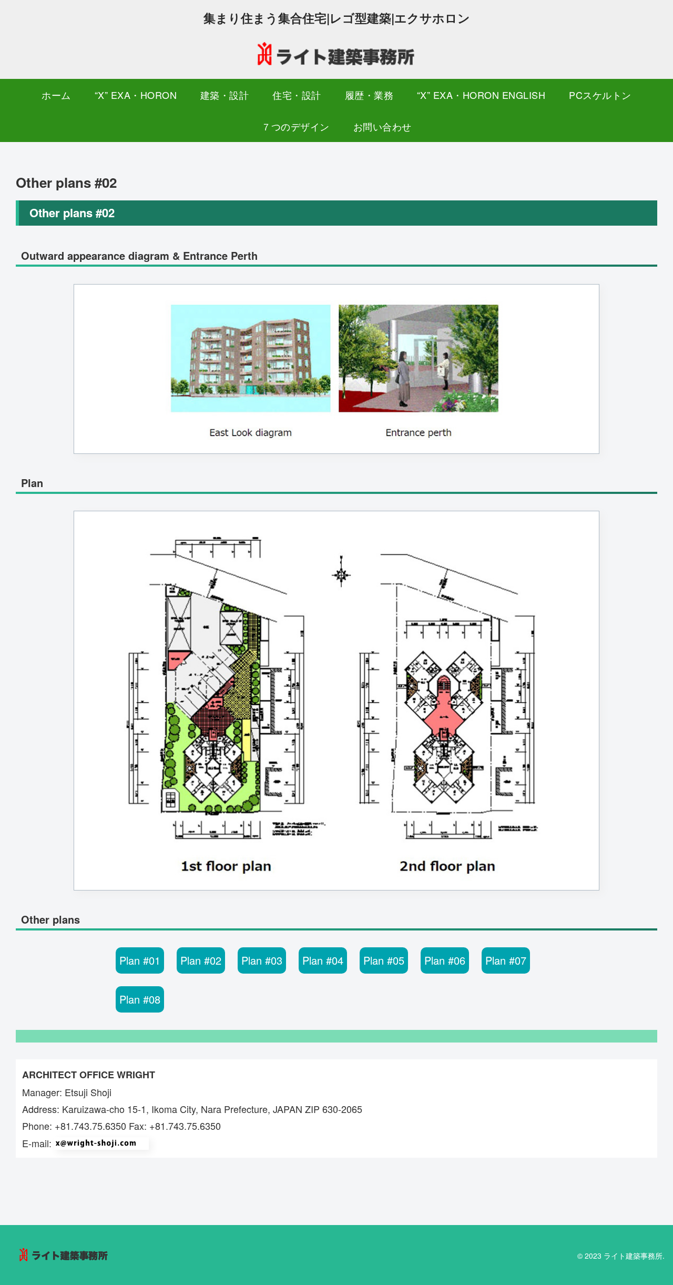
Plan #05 (383, 960)
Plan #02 (200, 960)
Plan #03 (261, 960)
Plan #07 (505, 960)
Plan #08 (139, 999)
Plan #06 (444, 960)
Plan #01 (139, 960)
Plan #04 (322, 960)
